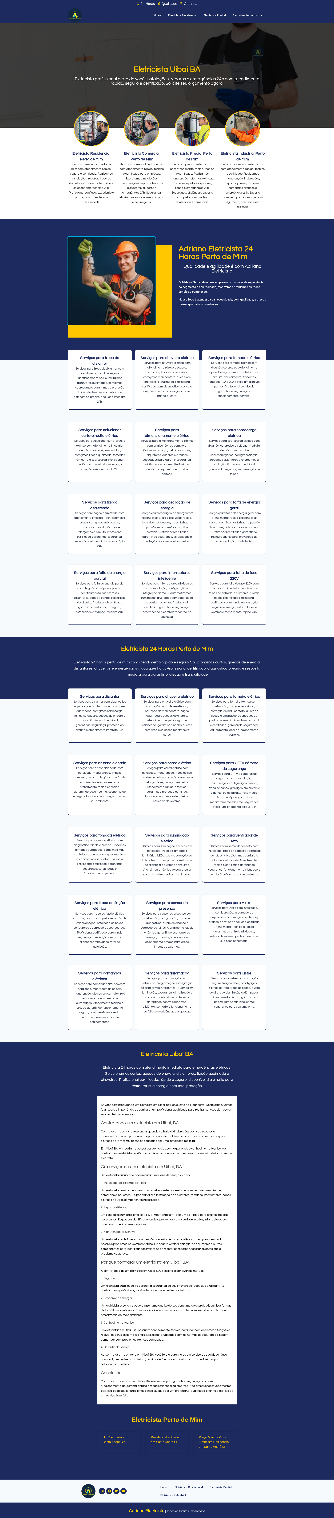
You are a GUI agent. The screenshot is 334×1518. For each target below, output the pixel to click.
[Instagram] (102, 1491)
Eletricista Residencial (182, 15)
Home (157, 15)
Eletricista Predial (215, 15)
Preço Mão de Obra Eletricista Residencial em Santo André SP (214, 1442)
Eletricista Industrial (246, 15)
